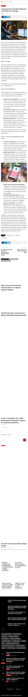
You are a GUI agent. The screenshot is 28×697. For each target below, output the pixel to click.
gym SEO (23, 640)
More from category (5, 260)
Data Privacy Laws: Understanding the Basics (22, 251)
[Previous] (3, 592)
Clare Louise (3, 547)
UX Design (4, 237)
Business (8, 669)
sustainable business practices (12, 643)
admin (2, 13)
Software (3, 663)
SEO (3, 643)
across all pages (10, 235)
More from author (14, 259)
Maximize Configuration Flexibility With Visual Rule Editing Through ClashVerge (7, 566)
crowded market (16, 640)
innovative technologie (6, 633)
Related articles (4, 259)
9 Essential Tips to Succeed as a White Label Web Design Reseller (13, 314)
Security (3, 445)
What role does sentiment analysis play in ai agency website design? (11, 287)
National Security (17, 633)
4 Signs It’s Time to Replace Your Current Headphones (19, 585)
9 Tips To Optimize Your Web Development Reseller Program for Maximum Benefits (13, 420)
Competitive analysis (6, 640)
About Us (18, 689)
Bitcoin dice (4, 636)
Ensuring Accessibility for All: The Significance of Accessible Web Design (6, 252)
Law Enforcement (11, 647)
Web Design (3, 5)
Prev (3, 427)
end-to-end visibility (20, 645)
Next (6, 427)
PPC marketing (5, 638)
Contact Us (10, 689)
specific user (17, 235)
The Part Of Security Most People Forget (14, 545)
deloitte (3, 647)
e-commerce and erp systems (8, 645)
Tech (7, 681)
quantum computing (21, 647)
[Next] (5, 592)
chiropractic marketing (15, 638)
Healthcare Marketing (13, 636)
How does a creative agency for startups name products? (20, 565)
